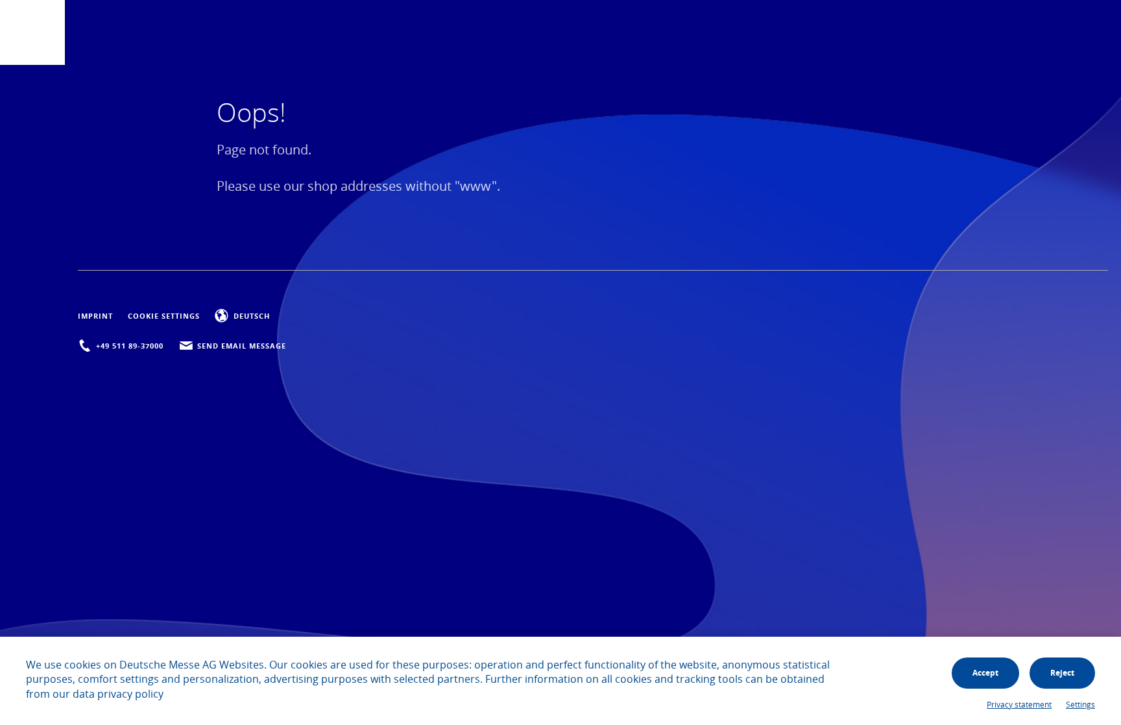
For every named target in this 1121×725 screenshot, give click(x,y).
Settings (1080, 704)
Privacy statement (1019, 704)
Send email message (241, 346)
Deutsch (251, 316)
